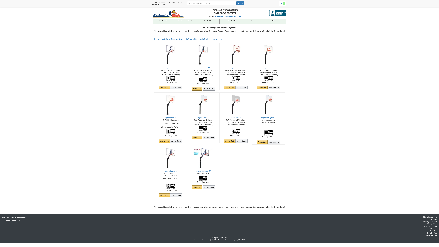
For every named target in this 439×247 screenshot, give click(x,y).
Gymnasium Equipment (252, 21)
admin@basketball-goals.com (228, 16)
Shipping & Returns (430, 222)
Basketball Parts (208, 21)
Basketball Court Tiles (231, 21)
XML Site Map (432, 233)
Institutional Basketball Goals (164, 21)
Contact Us (433, 228)
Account (434, 219)
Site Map (433, 231)
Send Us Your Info (430, 226)
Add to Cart (164, 87)
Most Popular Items (275, 21)
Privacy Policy (432, 224)
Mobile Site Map (431, 235)
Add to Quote (176, 87)
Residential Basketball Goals (186, 21)
